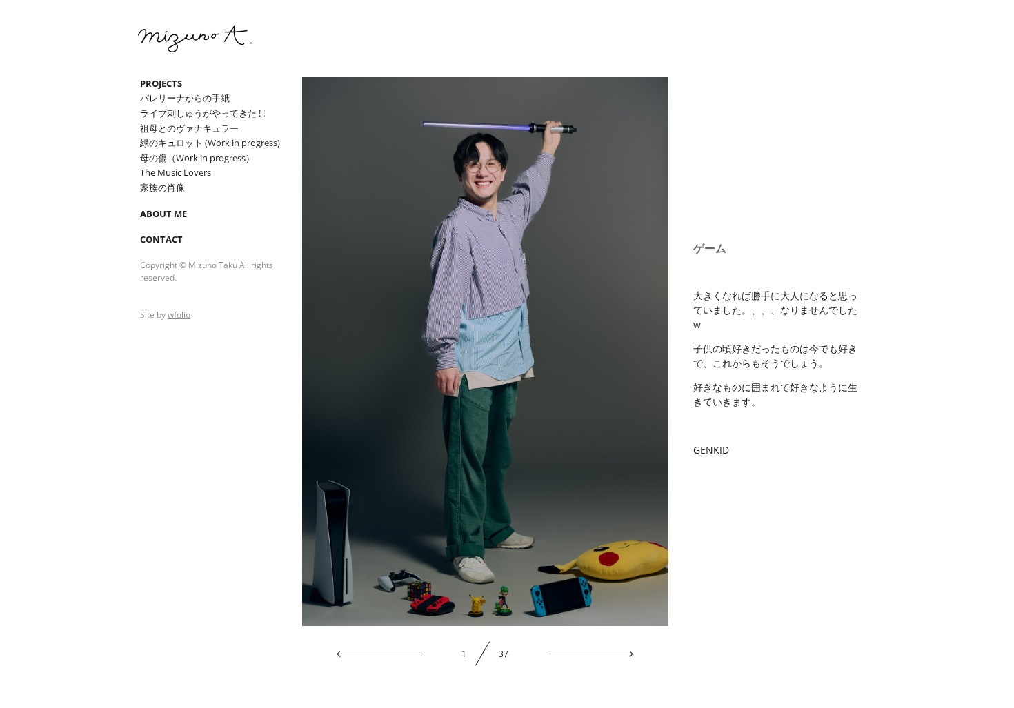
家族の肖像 (162, 187)
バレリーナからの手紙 (185, 98)
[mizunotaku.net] (195, 38)
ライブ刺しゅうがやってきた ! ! (202, 113)
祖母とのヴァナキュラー (189, 128)
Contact (161, 239)
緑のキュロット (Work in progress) (210, 142)
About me (163, 214)
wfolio (179, 315)
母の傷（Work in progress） (197, 158)
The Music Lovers (175, 172)
